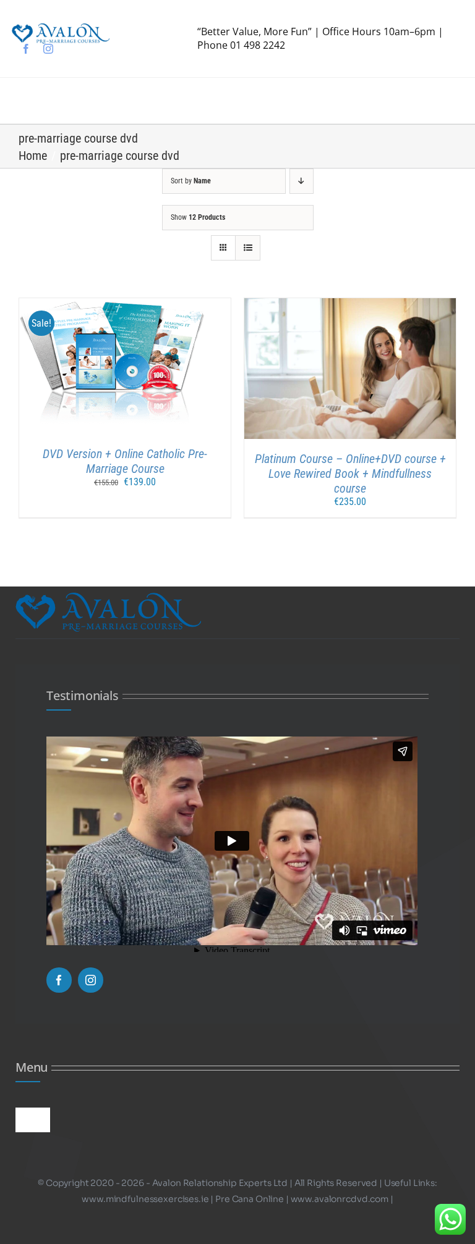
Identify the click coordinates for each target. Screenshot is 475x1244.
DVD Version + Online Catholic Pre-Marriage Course (125, 461)
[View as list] (248, 248)
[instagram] (48, 49)
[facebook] (26, 49)
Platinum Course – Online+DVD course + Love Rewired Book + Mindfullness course (350, 473)
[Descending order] (301, 181)
